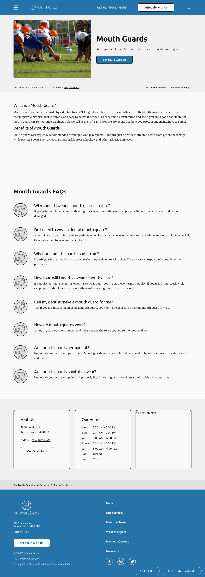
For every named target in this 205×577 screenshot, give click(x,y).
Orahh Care (66, 564)
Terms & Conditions (39, 564)
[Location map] (163, 439)
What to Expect (116, 532)
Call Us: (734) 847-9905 (112, 7)
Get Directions (37, 451)
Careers (55, 564)
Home (110, 503)
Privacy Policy (21, 564)
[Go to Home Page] (44, 7)
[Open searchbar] (188, 7)
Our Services (114, 512)
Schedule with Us (156, 7)
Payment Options (117, 541)
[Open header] (17, 7)
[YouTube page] (120, 561)
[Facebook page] (109, 561)
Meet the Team (116, 522)
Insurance (113, 551)
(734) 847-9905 (71, 87)
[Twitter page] (132, 561)
